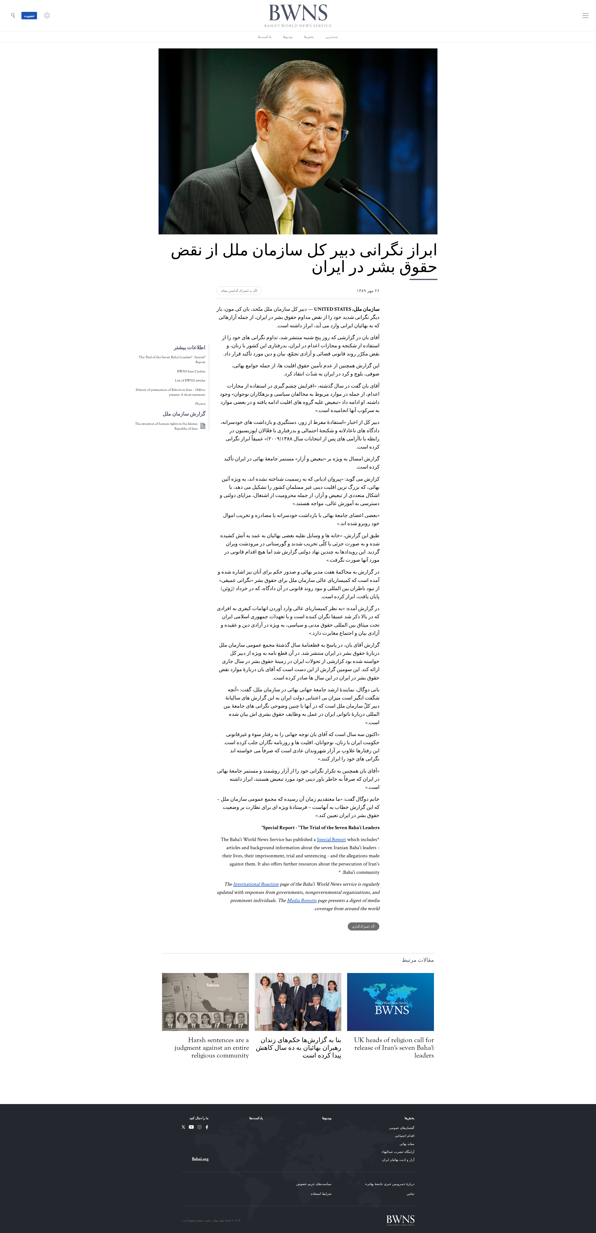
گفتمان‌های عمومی (401, 1127)
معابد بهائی (407, 1144)
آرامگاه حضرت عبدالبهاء (398, 1151)
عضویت (29, 15)
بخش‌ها (309, 36)
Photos (200, 404)
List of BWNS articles (190, 380)
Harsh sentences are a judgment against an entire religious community (212, 1047)
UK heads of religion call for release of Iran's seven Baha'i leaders (394, 1047)
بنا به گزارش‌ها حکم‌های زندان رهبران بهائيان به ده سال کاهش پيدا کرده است (298, 1047)
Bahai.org (200, 1158)
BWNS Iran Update (191, 371)
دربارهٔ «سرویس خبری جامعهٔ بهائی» (389, 1184)
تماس (410, 1193)
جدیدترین (331, 36)
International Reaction (256, 884)
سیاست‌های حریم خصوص (314, 1184)
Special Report (331, 839)
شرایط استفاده (321, 1193)
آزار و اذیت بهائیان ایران (398, 1159)
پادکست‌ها (264, 36)
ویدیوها (287, 36)
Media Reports (302, 900)
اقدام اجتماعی (404, 1135)
